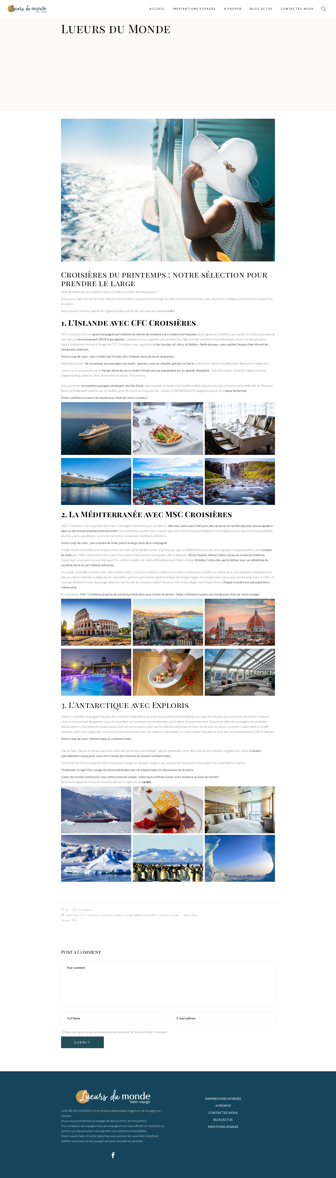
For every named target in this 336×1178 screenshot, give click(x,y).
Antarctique (72, 915)
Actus (187, 915)
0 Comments (84, 909)
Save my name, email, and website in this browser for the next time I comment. (116, 1032)
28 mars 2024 (69, 920)
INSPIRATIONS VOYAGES (223, 1098)
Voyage (175, 915)
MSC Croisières (160, 915)
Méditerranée (142, 915)
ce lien (170, 311)
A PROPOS (223, 1105)
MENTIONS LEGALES (223, 1126)
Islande (128, 915)
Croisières (106, 915)
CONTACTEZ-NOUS (223, 1112)
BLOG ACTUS (223, 1119)
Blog (194, 915)
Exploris (118, 915)
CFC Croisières (89, 915)
